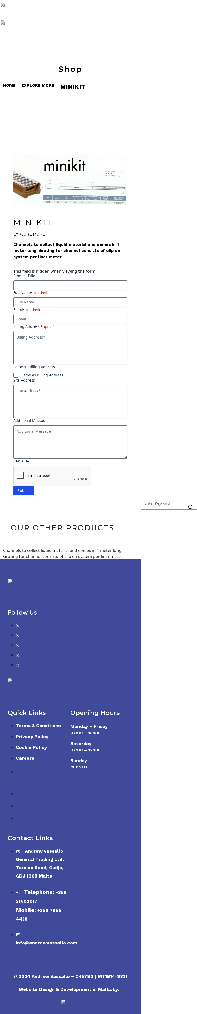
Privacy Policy (32, 736)
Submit (24, 490)
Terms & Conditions (38, 725)
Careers (25, 758)
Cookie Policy (31, 747)
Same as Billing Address (42, 375)
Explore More (29, 234)
